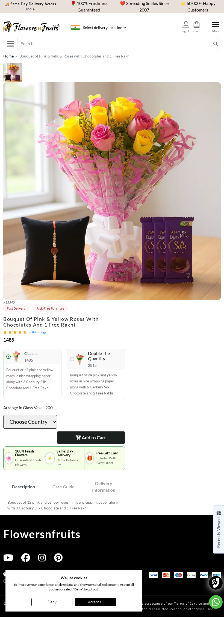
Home (8, 56)
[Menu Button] (10, 43)
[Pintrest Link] (58, 559)
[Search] (215, 43)
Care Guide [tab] (63, 486)
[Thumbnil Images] (112, 72)
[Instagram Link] (42, 559)
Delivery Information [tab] (103, 486)
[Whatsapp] (216, 602)
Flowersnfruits (41, 534)
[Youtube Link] (8, 559)
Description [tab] (23, 486)
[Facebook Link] (25, 559)
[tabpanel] (64, 505)
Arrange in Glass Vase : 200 (28, 407)
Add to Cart (93, 437)
